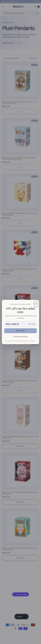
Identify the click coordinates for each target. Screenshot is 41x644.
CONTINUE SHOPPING (20, 336)
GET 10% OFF (20, 330)
